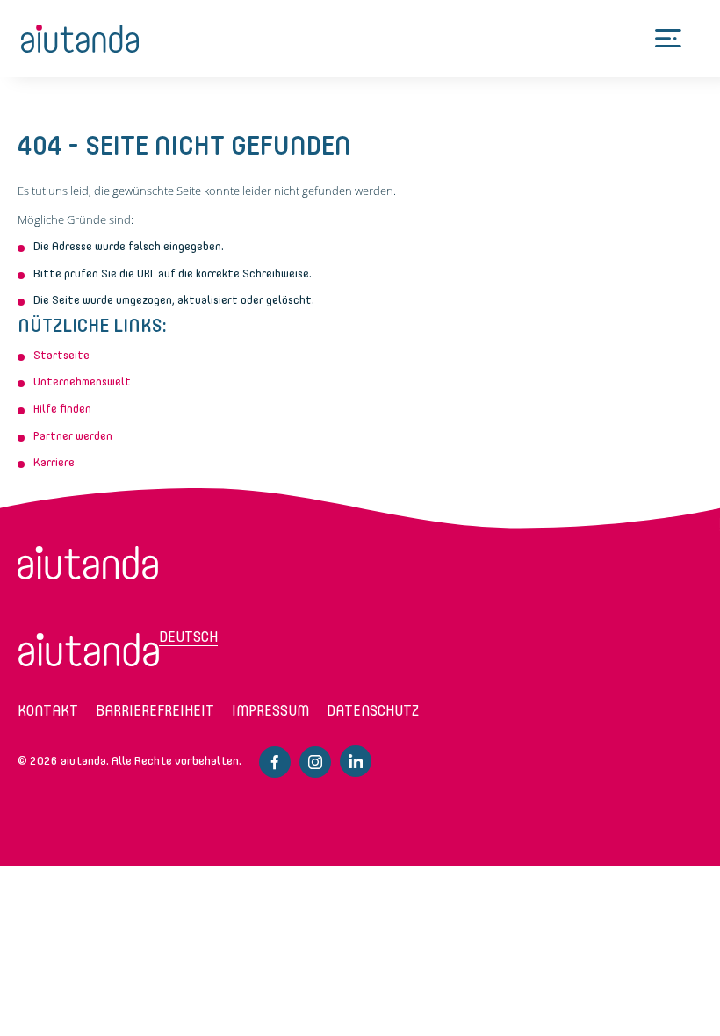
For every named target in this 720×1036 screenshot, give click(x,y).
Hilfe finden (62, 408)
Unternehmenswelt (82, 381)
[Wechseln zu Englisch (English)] (88, 649)
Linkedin (355, 761)
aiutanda (80, 39)
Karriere (54, 462)
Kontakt (48, 710)
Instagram (315, 762)
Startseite (61, 355)
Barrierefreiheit (155, 710)
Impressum (270, 710)
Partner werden (72, 435)
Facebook (275, 762)
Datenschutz (373, 710)
